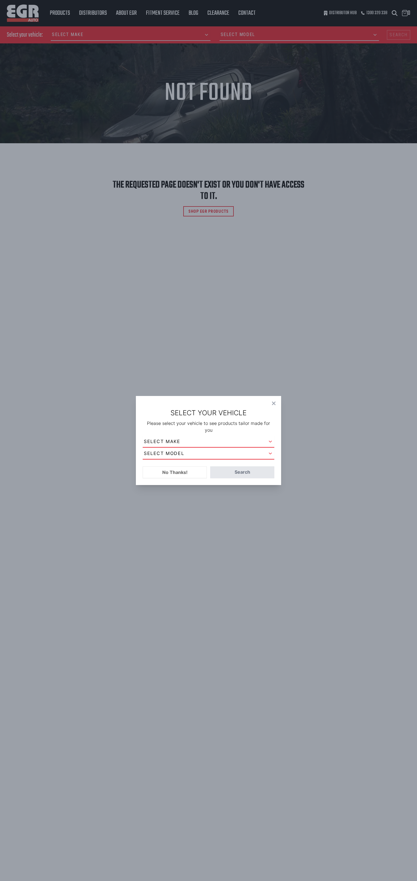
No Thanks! (175, 472)
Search (242, 472)
